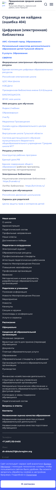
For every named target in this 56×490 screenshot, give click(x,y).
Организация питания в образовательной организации (24, 364)
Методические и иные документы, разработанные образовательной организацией (20, 281)
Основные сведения (13, 338)
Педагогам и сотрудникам (16, 245)
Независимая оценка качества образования (26, 415)
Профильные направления (16, 233)
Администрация (11, 225)
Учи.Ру (5, 117)
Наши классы (9, 237)
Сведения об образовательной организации (19, 333)
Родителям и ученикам (15, 288)
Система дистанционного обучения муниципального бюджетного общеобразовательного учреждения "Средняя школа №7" (27, 142)
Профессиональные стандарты (18, 256)
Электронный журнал (13, 249)
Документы (8, 348)
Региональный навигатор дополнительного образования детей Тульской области (26, 47)
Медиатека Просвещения (16, 121)
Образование (9, 355)
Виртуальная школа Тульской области (22, 133)
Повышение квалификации (17, 267)
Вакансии (7, 274)
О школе (6, 222)
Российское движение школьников (21, 195)
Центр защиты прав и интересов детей (23, 203)
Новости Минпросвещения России (21, 263)
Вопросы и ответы (12, 406)
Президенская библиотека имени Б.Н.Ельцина (27, 90)
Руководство (9, 369)
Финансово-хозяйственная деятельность (24, 376)
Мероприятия (9, 299)
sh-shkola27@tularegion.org (17, 451)
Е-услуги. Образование (15, 53)
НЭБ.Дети (7, 85)
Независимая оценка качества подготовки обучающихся (25, 426)
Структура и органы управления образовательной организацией (19, 381)
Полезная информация (14, 292)
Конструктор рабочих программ (19, 155)
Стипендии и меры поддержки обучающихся (18, 396)
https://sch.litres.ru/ (35, 185)
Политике (31, 474)
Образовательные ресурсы (16, 252)
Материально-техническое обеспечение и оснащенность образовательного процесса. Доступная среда (25, 388)
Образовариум (10, 112)
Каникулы (7, 306)
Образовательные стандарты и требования (25, 359)
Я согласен (28, 484)
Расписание (8, 322)
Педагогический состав (15, 229)
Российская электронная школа (19, 76)
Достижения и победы (14, 240)
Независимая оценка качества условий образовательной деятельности (23, 420)
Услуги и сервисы (12, 317)
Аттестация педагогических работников (23, 260)
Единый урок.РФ (11, 159)
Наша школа (9, 218)
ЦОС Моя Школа (11, 81)
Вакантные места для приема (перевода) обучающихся (24, 343)
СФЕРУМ (7, 57)
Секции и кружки (11, 310)
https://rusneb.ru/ (11, 181)
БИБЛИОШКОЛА (11, 94)
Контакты (7, 411)
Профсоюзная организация (16, 271)
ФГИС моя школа (11, 99)
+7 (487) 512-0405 (11, 441)
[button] (45, 4)
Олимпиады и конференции (17, 314)
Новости (6, 303)
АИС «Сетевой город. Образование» (22, 41)
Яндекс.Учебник (10, 108)
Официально (9, 327)
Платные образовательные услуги (20, 351)
